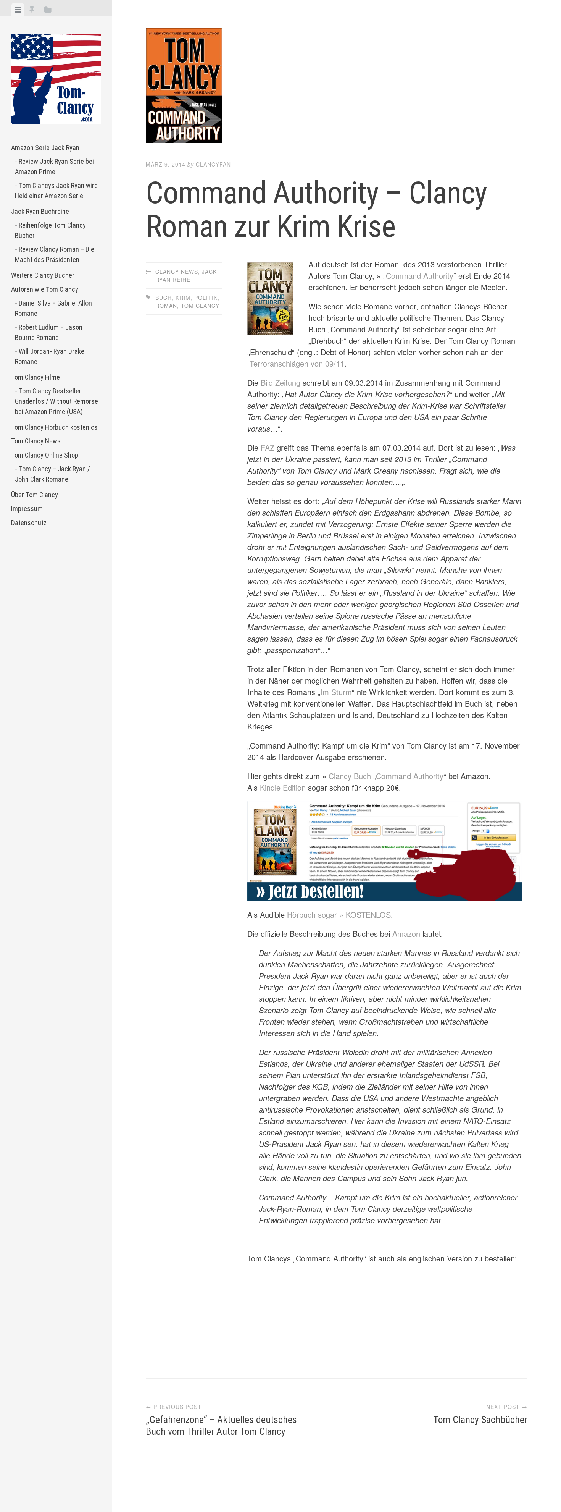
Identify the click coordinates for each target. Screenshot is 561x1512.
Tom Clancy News (36, 441)
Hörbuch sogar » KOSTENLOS (339, 914)
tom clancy (200, 305)
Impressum (27, 509)
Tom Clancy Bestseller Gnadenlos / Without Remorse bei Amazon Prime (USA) (56, 401)
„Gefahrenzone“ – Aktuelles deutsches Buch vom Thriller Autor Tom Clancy (221, 1425)
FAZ (267, 447)
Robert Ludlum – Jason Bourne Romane (48, 332)
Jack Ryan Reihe (186, 275)
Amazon (406, 933)
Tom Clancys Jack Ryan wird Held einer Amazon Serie (56, 190)
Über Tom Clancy (34, 495)
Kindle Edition (283, 787)
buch (163, 297)
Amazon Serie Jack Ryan (45, 148)
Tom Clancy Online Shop (44, 455)
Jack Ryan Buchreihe (40, 211)
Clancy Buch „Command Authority (386, 775)
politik (206, 297)
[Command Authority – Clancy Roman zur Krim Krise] (336, 87)
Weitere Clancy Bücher (42, 275)
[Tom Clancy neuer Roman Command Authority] (384, 851)
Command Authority (419, 275)
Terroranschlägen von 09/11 (297, 363)
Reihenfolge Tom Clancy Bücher (50, 230)
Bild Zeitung (280, 382)
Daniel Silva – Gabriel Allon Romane (53, 308)
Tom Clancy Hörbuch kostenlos (54, 427)
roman (166, 305)
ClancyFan (213, 164)
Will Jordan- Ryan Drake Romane (49, 356)
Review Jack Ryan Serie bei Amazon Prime (54, 166)
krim (183, 297)
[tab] (17, 9)
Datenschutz (29, 523)
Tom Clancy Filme (35, 377)
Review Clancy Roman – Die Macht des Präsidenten (54, 254)
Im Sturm (336, 691)
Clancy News (176, 271)
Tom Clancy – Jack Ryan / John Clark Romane (52, 474)
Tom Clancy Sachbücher (480, 1419)
